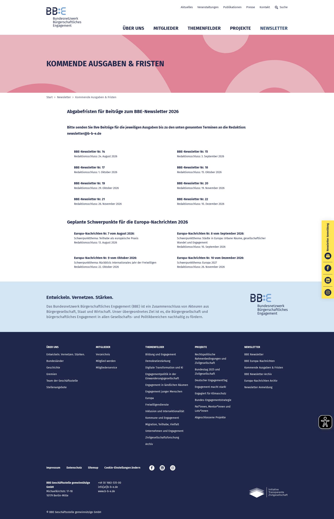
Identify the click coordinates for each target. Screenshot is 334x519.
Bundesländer (55, 361)
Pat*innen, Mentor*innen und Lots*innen (212, 409)
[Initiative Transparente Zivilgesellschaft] (268, 492)
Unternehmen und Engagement (164, 431)
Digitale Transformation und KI (164, 367)
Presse (250, 7)
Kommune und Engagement (162, 417)
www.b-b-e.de (106, 491)
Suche (284, 7)
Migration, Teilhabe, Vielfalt (162, 424)
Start (49, 97)
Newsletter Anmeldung (258, 387)
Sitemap (93, 467)
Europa (149, 398)
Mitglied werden (106, 361)
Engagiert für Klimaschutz (210, 393)
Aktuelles (187, 7)
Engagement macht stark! (210, 387)
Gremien (51, 374)
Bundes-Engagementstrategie (213, 400)
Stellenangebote (56, 387)
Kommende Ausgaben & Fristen (263, 367)
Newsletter (274, 28)
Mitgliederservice (106, 367)
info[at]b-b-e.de (108, 487)
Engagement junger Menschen (163, 391)
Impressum (53, 467)
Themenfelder (204, 28)
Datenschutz (74, 467)
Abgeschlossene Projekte (210, 417)
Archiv (149, 444)
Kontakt (265, 7)
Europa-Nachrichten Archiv (260, 380)
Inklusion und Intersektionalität (164, 411)
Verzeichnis (103, 354)
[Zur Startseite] (63, 17)
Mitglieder (165, 28)
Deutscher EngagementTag (211, 380)
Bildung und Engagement (160, 354)
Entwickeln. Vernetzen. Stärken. (65, 354)
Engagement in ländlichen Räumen (166, 385)
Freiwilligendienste (157, 404)
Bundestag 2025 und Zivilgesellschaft (207, 371)
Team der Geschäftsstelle (62, 380)
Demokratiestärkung (157, 361)
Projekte (240, 28)
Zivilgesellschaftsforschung (162, 437)
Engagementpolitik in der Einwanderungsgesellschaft (162, 376)
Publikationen (232, 7)
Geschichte (53, 367)
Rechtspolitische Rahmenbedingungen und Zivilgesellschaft (210, 359)
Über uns (133, 28)
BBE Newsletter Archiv (258, 374)
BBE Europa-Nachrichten (259, 361)
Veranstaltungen (208, 7)
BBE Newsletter (253, 354)
